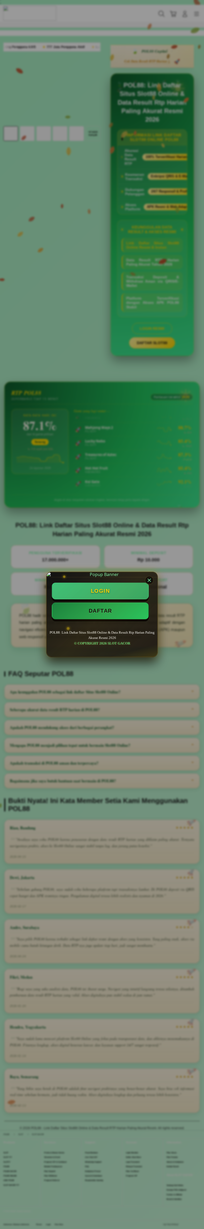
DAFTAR (100, 611)
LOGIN (100, 591)
